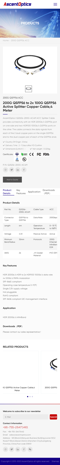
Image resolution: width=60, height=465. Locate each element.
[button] (27, 396)
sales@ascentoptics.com (20, 435)
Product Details (7, 192)
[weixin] (30, 449)
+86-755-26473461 (15, 427)
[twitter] (11, 169)
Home (6, 40)
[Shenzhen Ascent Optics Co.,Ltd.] (18, 4)
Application (34, 191)
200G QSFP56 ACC (20, 40)
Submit (53, 417)
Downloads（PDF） (49, 192)
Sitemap (55, 461)
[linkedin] (17, 169)
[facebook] (24, 169)
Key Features (21, 192)
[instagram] (5, 169)
